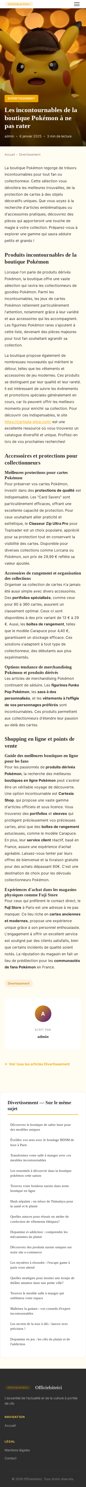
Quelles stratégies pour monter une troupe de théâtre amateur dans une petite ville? (42, 1280)
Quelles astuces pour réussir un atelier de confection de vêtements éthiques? (39, 1218)
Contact (11, 1458)
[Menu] (76, 4)
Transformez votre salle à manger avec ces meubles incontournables (40, 1157)
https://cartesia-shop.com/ (28, 421)
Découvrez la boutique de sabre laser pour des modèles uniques (40, 1127)
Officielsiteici (48, 1387)
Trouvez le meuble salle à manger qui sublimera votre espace (37, 1295)
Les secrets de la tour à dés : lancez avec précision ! (39, 1326)
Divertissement (21, 98)
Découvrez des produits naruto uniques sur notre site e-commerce (41, 1249)
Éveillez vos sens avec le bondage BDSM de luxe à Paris (42, 1142)
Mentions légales (17, 1450)
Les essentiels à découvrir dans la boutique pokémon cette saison (41, 1173)
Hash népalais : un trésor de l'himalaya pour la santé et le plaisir (41, 1203)
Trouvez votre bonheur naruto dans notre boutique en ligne (39, 1188)
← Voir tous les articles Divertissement (37, 1064)
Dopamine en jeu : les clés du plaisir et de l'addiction (40, 1341)
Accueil (10, 154)
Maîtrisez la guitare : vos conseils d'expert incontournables (40, 1311)
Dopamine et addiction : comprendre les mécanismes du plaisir (39, 1234)
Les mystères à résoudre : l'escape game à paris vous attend (40, 1264)
